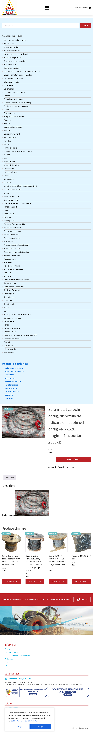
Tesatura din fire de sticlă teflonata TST (20, 335)
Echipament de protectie (14, 116)
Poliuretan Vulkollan (12, 238)
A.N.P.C (7, 665)
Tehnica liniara (10, 332)
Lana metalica (9, 168)
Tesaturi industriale (12, 338)
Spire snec (8, 300)
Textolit (7, 342)
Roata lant (8, 262)
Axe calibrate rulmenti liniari (16, 54)
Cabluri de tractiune (12, 68)
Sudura (7, 307)
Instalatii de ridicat (11, 165)
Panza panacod (10, 207)
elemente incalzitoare (13, 127)
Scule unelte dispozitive (14, 286)
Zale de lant (9, 352)
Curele (6, 109)
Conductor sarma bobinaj (14, 92)
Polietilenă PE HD (11, 234)
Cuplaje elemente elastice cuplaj (17, 102)
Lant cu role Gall (10, 172)
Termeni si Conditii (11, 652)
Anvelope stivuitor (11, 47)
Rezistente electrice (12, 255)
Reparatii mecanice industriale (16, 252)
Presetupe (8, 241)
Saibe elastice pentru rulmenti (16, 279)
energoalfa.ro (11, 388)
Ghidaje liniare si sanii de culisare (18, 151)
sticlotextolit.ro (12, 391)
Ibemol (7, 155)
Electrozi (7, 123)
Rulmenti (7, 276)
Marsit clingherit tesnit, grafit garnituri (20, 186)
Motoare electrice (11, 196)
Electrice (7, 120)
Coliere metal (9, 85)
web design (75, 728)
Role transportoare (12, 266)
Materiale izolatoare (12, 189)
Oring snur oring (11, 200)
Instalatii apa (9, 161)
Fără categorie (10, 137)
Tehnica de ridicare (12, 328)
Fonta (6, 144)
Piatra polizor (9, 220)
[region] (29, 719)
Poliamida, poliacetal (12, 227)
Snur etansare (10, 297)
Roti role (7, 273)
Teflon (6, 325)
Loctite (7, 175)
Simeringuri (9, 293)
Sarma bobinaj (10, 283)
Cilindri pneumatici (12, 82)
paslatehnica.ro (11, 385)
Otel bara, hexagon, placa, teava (17, 203)
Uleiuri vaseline (10, 349)
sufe (5, 311)
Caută (85, 25)
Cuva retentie (9, 113)
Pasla (6, 210)
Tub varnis (8, 345)
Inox (5, 158)
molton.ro (9, 398)
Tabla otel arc (9, 321)
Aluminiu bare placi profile (15, 40)
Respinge (18, 726)
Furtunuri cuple (10, 148)
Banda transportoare (13, 57)
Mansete (7, 182)
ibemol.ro (9, 395)
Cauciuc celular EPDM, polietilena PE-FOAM (22, 71)
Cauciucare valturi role (13, 78)
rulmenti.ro (10, 378)
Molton (7, 193)
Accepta (41, 726)
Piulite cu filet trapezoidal (14, 224)
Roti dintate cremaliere (13, 269)
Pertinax (7, 217)
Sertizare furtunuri (12, 290)
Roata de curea (10, 259)
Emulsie (7, 130)
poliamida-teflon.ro (13, 381)
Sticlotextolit (9, 304)
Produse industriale (12, 248)
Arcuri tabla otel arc (12, 50)
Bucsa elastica (10, 64)
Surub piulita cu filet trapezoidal (17, 314)
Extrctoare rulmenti (12, 134)
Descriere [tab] (9, 477)
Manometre (9, 179)
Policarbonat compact (13, 231)
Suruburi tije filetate (12, 318)
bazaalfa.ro (9, 375)
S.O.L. (7, 662)
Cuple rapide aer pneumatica (16, 106)
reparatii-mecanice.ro (14, 371)
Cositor (7, 96)
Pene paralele (9, 214)
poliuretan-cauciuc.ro (14, 368)
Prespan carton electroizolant (16, 245)
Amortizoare (9, 43)
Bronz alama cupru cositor (15, 61)
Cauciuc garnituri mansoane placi (18, 75)
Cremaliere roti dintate (13, 99)
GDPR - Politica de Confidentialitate (24, 721)
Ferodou (7, 141)
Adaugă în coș (73, 459)
